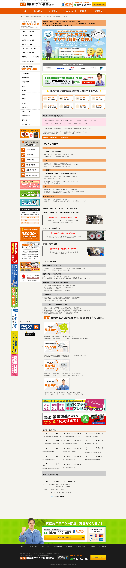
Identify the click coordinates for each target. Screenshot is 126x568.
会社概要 (70, 546)
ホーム (25, 11)
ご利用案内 (98, 11)
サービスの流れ (68, 11)
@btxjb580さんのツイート (27, 321)
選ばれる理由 (37, 11)
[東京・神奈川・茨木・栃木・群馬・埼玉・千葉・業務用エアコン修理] (30, 25)
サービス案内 (52, 11)
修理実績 (83, 11)
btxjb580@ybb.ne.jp (59, 496)
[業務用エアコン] (30, 68)
